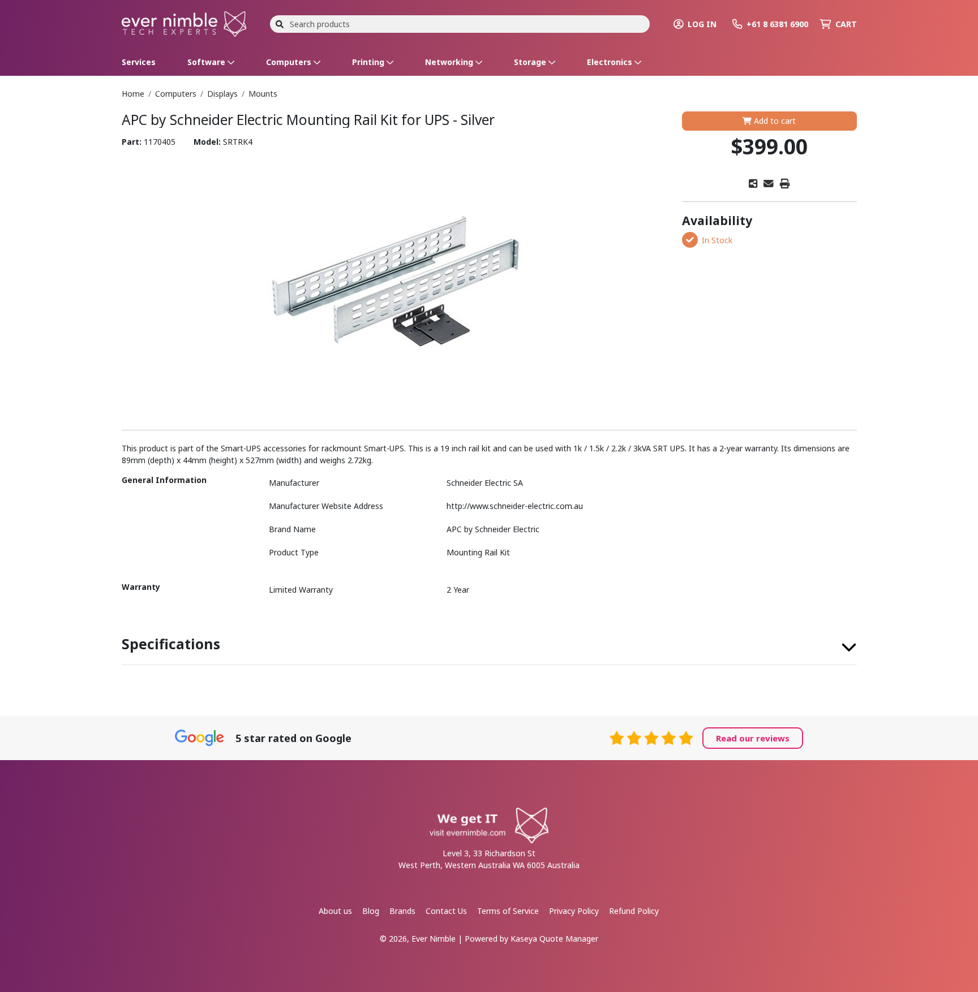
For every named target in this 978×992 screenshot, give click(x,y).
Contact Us (446, 910)
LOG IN (702, 24)
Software (207, 62)
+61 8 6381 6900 (777, 24)
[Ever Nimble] (184, 23)
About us (335, 910)
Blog (370, 910)
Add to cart (774, 120)
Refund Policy (634, 910)
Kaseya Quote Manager (554, 938)
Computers (290, 62)
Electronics (610, 62)
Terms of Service (508, 910)
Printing (369, 62)
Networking (450, 62)
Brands (402, 910)
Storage (531, 62)
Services (139, 62)
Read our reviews (753, 738)
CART (846, 24)
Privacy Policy (574, 910)
